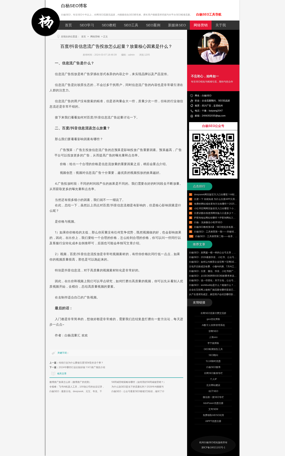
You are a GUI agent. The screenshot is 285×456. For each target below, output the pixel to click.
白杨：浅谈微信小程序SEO (208, 222)
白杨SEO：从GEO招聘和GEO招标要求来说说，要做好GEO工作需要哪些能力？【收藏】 (235, 275)
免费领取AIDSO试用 (213, 415)
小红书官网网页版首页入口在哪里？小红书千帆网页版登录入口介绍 (229, 208)
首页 (68, 25)
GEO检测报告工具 (213, 349)
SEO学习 (87, 25)
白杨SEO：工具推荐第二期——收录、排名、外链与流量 (224, 236)
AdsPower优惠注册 (213, 403)
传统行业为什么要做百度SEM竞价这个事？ (81, 362)
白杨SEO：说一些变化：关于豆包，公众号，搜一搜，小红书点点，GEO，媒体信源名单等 (236, 280)
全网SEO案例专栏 (213, 373)
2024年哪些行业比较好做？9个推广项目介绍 (82, 367)
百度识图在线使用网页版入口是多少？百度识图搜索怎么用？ (225, 213)
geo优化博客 (213, 319)
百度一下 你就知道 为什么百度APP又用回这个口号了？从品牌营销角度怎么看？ (235, 199)
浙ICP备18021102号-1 (213, 447)
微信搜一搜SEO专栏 (213, 397)
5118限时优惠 (213, 361)
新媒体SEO (177, 25)
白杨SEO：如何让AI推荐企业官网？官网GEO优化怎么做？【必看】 (224, 262)
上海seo (213, 337)
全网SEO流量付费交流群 (213, 313)
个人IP (213, 379)
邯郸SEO (213, 331)
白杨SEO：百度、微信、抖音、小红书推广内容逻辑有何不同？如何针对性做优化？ (232, 271)
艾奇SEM (213, 409)
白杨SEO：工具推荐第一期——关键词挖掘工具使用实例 (223, 231)
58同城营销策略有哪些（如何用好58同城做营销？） (138, 382)
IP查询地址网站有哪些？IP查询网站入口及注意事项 (220, 217)
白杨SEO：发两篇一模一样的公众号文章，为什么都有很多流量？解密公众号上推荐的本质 (235, 252)
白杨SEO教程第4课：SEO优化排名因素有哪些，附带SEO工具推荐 (228, 227)
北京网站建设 (213, 385)
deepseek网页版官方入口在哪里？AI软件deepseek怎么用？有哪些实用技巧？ (234, 194)
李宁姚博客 (213, 343)
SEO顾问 (213, 355)
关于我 (220, 25)
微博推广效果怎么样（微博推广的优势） (70, 382)
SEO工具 (131, 25)
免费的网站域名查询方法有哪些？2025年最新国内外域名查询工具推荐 (230, 203)
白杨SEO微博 (213, 367)
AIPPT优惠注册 (213, 421)
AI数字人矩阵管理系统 (213, 325)
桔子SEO (213, 391)
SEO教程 (109, 25)
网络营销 (201, 25)
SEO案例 (153, 25)
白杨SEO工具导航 (208, 14)
